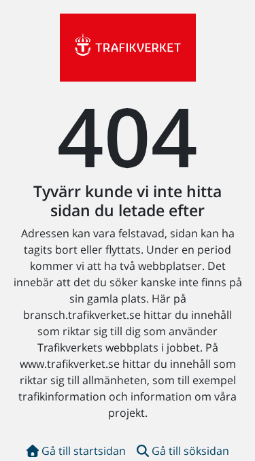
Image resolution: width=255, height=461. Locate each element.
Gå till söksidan (190, 450)
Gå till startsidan (83, 450)
